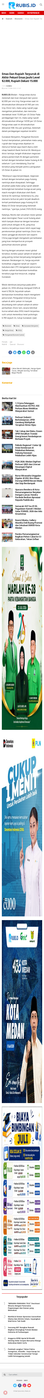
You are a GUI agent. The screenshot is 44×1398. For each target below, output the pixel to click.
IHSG (20, 330)
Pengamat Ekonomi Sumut (14, 335)
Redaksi (19, 1380)
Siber (26, 1380)
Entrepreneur (33, 13)
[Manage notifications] (5, 1393)
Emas (18, 326)
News (3, 13)
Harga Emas (9, 330)
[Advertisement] (22, 43)
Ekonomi (18, 19)
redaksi (9, 86)
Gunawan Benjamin (31, 326)
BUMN (11, 13)
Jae (11, 342)
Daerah (21, 13)
